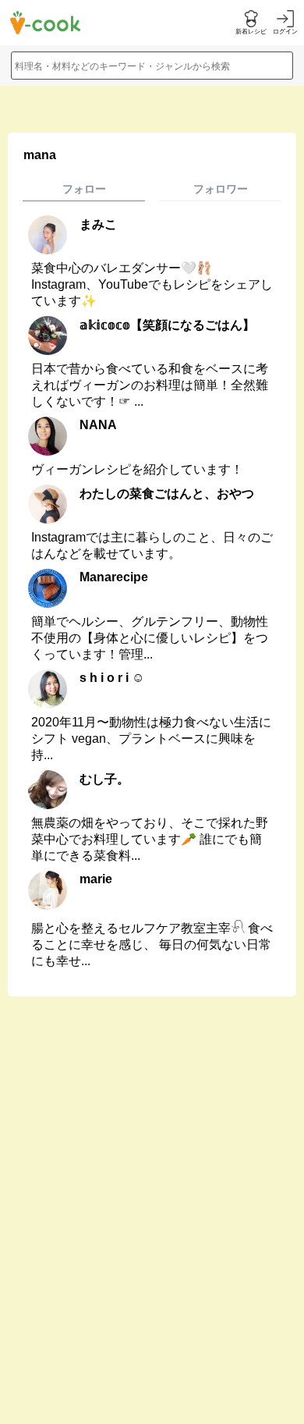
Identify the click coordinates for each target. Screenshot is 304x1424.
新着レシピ (251, 31)
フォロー (84, 189)
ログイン (285, 31)
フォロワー (220, 189)
